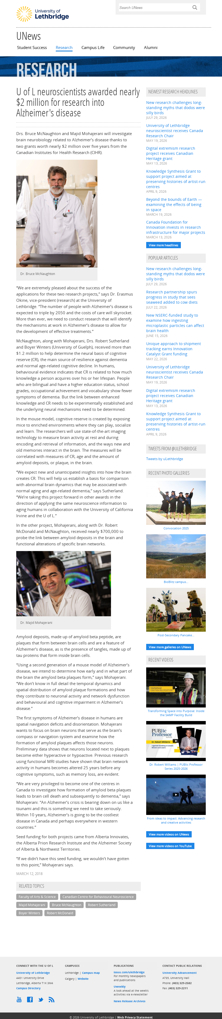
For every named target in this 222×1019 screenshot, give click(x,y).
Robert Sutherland (101, 905)
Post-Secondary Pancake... (176, 635)
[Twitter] (42, 1001)
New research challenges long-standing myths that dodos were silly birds (175, 107)
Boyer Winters (29, 913)
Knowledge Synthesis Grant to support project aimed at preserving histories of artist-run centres (175, 179)
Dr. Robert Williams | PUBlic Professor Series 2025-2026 (176, 766)
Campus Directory (28, 988)
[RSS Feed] (53, 1001)
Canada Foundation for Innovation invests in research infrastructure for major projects (175, 227)
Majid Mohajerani (32, 905)
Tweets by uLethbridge (164, 458)
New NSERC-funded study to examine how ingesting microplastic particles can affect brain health (175, 323)
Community (124, 47)
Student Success (32, 47)
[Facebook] (31, 1001)
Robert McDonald (60, 913)
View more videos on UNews (169, 834)
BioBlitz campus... (176, 582)
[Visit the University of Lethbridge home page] (42, 21)
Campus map (91, 973)
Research (64, 47)
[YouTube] (20, 1001)
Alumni (151, 47)
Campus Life (93, 47)
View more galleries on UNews (170, 647)
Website (83, 979)
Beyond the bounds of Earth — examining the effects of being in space (174, 204)
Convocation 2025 (176, 528)
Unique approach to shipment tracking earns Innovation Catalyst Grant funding (173, 348)
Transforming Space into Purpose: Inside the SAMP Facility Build (176, 713)
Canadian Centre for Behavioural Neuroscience (98, 897)
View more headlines (163, 245)
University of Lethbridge (33, 973)
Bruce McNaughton (66, 905)
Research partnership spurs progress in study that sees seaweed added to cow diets (172, 297)
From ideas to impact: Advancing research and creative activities (176, 820)
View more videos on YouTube (170, 846)
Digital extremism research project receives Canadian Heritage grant (170, 153)
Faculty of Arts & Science (37, 897)
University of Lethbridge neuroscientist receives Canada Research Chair (174, 130)
